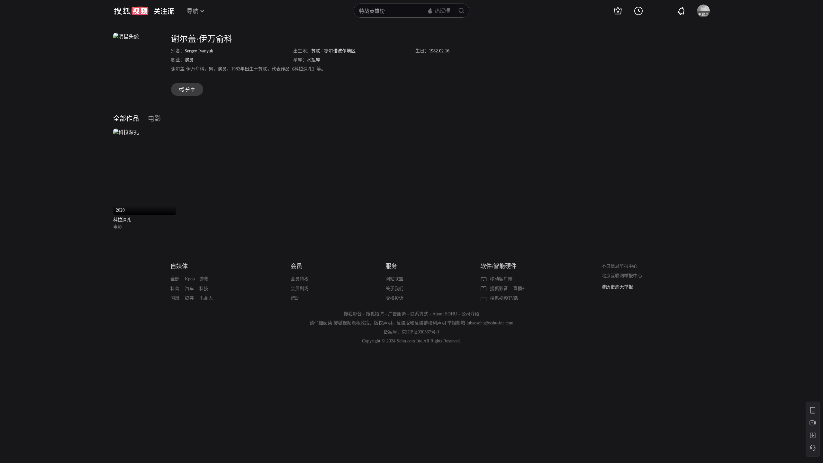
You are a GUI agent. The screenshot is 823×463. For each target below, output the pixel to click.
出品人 (206, 298)
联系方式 (419, 314)
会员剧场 (300, 288)
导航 (192, 11)
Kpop (190, 279)
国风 (174, 298)
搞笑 (189, 298)
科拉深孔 (122, 219)
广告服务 (397, 314)
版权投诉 (394, 298)
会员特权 (300, 279)
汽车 (189, 288)
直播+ (519, 288)
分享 (190, 90)
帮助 (295, 298)
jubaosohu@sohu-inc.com (489, 323)
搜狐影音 (499, 288)
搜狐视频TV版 (504, 298)
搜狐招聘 (375, 314)
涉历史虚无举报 (617, 287)
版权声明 (383, 323)
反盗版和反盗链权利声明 (421, 323)
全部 (174, 279)
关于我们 (394, 288)
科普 (174, 288)
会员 (296, 266)
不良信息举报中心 (619, 266)
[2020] (126, 132)
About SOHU (444, 314)
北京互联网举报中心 (621, 275)
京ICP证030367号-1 (420, 332)
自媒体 (179, 266)
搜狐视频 (131, 11)
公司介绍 (470, 314)
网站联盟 (394, 279)
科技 (203, 288)
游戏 (203, 279)
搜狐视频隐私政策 (351, 323)
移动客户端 (501, 279)
